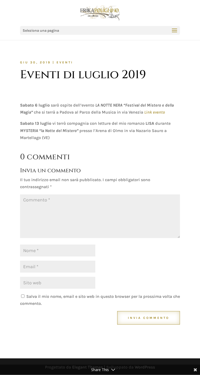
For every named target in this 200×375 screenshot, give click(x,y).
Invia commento (148, 318)
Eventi (65, 62)
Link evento (154, 112)
